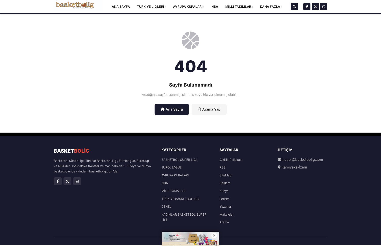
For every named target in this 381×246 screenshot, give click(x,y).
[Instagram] (323, 6)
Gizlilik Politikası (231, 159)
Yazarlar (225, 206)
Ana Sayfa (121, 6)
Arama (224, 222)
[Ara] (294, 6)
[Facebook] (306, 6)
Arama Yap (210, 109)
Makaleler (226, 214)
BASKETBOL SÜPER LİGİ (179, 159)
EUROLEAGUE (171, 167)
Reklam (225, 183)
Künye (224, 191)
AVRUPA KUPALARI (188, 6)
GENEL (166, 206)
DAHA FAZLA (270, 6)
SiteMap (226, 175)
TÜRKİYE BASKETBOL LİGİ (180, 199)
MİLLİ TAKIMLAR (238, 6)
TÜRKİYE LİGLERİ (150, 6)
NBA (214, 6)
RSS (223, 167)
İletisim (225, 199)
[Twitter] (315, 6)
